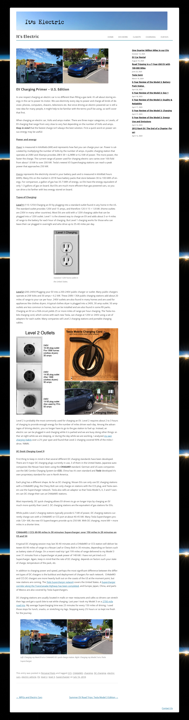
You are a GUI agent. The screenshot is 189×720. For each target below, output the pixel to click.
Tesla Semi (137, 75)
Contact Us (167, 708)
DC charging (100, 673)
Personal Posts (48, 673)
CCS (70, 673)
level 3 (52, 677)
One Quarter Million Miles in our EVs (150, 50)
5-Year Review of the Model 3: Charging (152, 110)
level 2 (44, 677)
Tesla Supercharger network (60, 582)
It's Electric (27, 36)
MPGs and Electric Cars (29, 697)
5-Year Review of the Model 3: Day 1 (150, 92)
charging (88, 673)
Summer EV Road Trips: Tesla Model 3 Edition (93, 697)
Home (110, 37)
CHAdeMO (78, 673)
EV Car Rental (139, 57)
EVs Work (123, 37)
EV (39, 677)
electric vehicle (29, 677)
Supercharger (63, 677)
